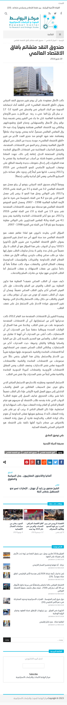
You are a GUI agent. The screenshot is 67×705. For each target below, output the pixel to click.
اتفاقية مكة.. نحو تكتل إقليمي (51, 621)
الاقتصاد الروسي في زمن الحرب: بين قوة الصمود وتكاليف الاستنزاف (54, 526)
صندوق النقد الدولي (30, 452)
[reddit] (44, 462)
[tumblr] (38, 462)
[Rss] (49, 13)
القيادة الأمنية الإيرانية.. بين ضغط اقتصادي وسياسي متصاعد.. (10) (33, 7)
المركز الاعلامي (51, 40)
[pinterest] (26, 462)
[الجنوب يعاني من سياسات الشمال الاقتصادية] (13, 514)
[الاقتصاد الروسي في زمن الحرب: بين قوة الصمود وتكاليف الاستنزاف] (54, 514)
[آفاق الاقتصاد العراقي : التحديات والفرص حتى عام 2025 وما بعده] (33, 514)
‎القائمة (51, 34)
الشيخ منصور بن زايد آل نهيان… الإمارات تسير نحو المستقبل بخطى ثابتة (34, 488)
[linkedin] (49, 462)
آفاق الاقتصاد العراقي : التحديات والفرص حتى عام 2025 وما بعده (34, 526)
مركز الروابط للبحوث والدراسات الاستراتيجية (31, 698)
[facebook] (61, 462)
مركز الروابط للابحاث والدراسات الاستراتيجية (33, 677)
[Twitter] (55, 13)
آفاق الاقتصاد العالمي (47, 452)
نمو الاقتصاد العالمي (13, 452)
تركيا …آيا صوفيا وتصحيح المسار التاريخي (48, 565)
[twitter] (55, 462)
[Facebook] (61, 13)
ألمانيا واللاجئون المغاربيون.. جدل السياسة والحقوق (30, 475)
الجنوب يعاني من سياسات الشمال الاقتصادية (16, 526)
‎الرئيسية (61, 40)
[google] (32, 462)
